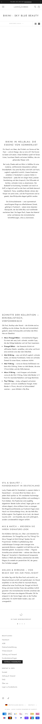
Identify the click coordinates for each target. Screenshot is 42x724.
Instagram (28, 2)
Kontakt (4, 672)
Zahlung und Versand (9, 654)
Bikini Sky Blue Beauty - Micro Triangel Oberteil (10, 53)
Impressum (5, 640)
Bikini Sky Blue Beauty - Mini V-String (31, 123)
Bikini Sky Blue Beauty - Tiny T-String (31, 88)
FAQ (3, 679)
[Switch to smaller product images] (39, 24)
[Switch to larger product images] (35, 24)
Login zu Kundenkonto (9, 687)
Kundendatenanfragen (9, 658)
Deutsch (31, 705)
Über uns (5, 683)
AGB (3, 643)
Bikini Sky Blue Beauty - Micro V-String (10, 88)
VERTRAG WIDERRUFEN (12, 662)
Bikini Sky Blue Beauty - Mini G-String (31, 52)
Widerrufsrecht (7, 651)
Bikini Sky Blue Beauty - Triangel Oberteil (10, 123)
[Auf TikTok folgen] (8, 698)
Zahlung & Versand (8, 676)
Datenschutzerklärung (9, 647)
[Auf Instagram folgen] (3, 698)
